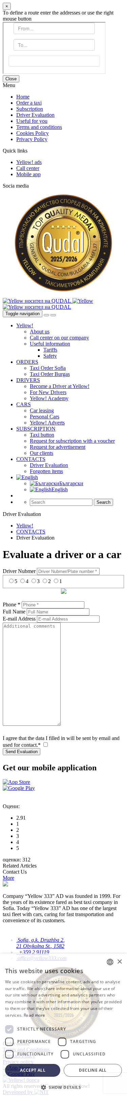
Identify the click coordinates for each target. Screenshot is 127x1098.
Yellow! (24, 325)
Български (71, 483)
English (59, 489)
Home (22, 97)
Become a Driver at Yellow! (59, 386)
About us (39, 331)
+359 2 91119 (32, 952)
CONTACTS (30, 459)
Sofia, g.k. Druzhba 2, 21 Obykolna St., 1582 (40, 943)
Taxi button (42, 435)
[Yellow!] (82, 301)
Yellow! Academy (49, 398)
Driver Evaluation (35, 115)
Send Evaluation (21, 751)
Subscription (29, 109)
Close (11, 78)
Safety (50, 356)
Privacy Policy (31, 139)
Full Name (14, 611)
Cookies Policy (32, 133)
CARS (23, 404)
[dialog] (63, 1026)
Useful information (50, 344)
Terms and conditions (39, 127)
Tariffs (50, 350)
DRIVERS (28, 380)
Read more (34, 1015)
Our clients (41, 453)
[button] (63, 1087)
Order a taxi (29, 103)
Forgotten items (46, 471)
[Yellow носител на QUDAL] (37, 301)
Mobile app (28, 174)
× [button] (119, 961)
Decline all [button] (92, 1070)
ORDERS (27, 362)
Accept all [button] (32, 1070)
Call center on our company (59, 337)
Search (103, 502)
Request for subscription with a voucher (72, 441)
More (8, 878)
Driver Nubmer (19, 571)
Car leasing (42, 410)
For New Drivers (48, 392)
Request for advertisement (57, 447)
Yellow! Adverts (47, 423)
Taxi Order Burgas (50, 374)
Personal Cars (44, 416)
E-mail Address (19, 619)
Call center (27, 168)
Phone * (11, 604)
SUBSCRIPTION (36, 429)
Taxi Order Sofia (48, 368)
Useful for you (31, 121)
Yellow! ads (29, 162)
